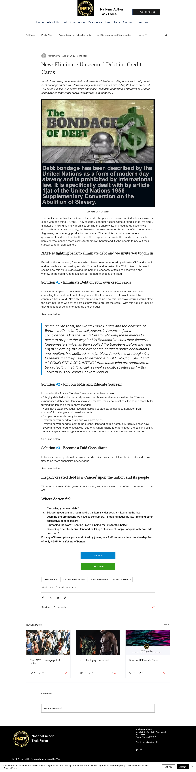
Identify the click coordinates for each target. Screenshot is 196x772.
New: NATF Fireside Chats (143, 660)
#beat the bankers (99, 579)
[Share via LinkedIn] (57, 597)
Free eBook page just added (94, 660)
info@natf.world (150, 742)
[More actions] (153, 56)
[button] (142, 22)
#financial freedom (122, 579)
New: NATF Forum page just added (45, 661)
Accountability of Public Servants (75, 35)
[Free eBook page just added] (98, 642)
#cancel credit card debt (73, 579)
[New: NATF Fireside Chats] (148, 642)
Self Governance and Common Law (114, 35)
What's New (47, 35)
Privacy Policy (10, 768)
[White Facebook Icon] (141, 749)
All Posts (30, 35)
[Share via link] (65, 597)
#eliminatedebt (50, 579)
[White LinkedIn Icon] (137, 749)
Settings (168, 766)
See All (166, 624)
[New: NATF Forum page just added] (48, 642)
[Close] (192, 767)
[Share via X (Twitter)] (50, 597)
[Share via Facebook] (42, 597)
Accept (182, 766)
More (141, 35)
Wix (58, 759)
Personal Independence (67, 587)
